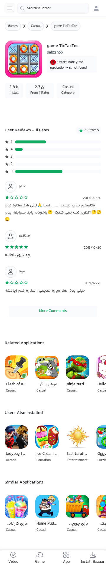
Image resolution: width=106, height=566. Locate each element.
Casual (36, 26)
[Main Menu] (9, 8)
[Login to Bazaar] (96, 8)
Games (13, 26)
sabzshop (55, 52)
